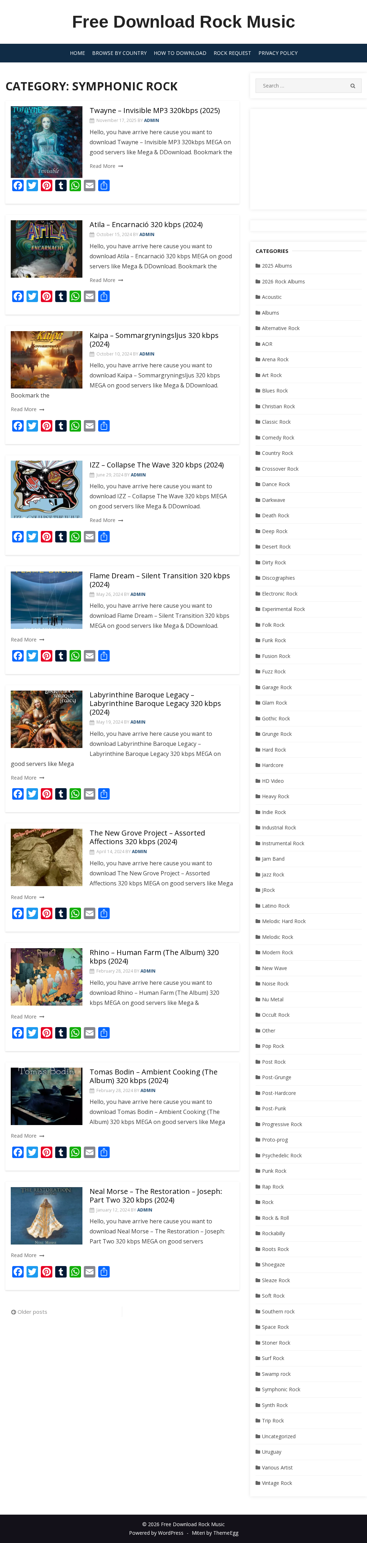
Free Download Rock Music (183, 21)
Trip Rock (273, 1420)
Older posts (32, 1311)
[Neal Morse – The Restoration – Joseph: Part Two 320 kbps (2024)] (46, 1216)
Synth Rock (275, 1405)
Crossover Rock (280, 468)
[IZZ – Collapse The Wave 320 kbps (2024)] (46, 489)
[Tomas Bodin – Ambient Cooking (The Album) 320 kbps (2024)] (46, 1096)
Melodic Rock (277, 936)
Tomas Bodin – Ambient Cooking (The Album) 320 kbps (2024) (154, 1076)
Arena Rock (275, 359)
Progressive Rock (282, 1124)
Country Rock (277, 453)
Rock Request (232, 53)
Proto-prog (275, 1139)
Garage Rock (277, 687)
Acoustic (272, 296)
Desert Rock (276, 546)
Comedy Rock (278, 437)
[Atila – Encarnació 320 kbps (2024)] (46, 249)
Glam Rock (274, 702)
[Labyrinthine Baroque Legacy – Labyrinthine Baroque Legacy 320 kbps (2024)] (46, 719)
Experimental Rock (283, 609)
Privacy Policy (277, 53)
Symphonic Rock (281, 1389)
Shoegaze (273, 1264)
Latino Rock (276, 905)
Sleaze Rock (276, 1280)
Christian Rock (278, 406)
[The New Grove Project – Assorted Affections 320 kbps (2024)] (46, 857)
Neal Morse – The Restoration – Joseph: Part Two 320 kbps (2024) (156, 1195)
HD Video (273, 780)
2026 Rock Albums (283, 281)
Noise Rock (275, 983)
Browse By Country (119, 53)
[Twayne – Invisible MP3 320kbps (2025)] (46, 142)
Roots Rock (275, 1249)
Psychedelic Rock (282, 1155)
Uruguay (271, 1451)
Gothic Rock (276, 718)
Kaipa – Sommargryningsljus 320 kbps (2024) (154, 339)
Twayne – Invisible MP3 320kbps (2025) (155, 110)
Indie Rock (274, 812)
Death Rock (275, 515)
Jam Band (273, 858)
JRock (268, 889)
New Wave (274, 968)
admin (151, 120)
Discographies (278, 577)
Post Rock (274, 1061)
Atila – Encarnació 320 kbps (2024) (146, 224)
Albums (270, 312)
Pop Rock (273, 1046)
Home (77, 53)
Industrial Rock (279, 827)
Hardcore (272, 765)
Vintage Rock (277, 1483)
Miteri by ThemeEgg (215, 1532)
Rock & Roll (275, 1217)
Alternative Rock (281, 328)
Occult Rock (276, 1014)
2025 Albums (277, 265)
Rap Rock (273, 1186)
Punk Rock (274, 1170)
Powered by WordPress (156, 1532)
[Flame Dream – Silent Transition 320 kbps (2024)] (46, 600)
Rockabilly (273, 1233)
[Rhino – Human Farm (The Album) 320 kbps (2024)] (46, 977)
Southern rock (278, 1311)
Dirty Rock (274, 562)
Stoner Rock (276, 1342)
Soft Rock (273, 1295)
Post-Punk (274, 1108)
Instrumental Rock (283, 843)
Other (268, 1030)
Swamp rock (276, 1373)
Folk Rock (273, 624)
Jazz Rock (273, 874)
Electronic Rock (279, 593)
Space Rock (275, 1326)
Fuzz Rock (274, 671)
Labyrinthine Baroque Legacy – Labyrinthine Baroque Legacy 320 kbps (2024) (155, 703)
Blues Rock (275, 390)
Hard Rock (274, 749)
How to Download (180, 53)
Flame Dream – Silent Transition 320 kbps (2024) (160, 580)
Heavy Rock (275, 796)
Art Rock (272, 375)
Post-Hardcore (279, 1093)
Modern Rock (277, 952)
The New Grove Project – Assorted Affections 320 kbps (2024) (147, 837)
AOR (267, 343)
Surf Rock (273, 1358)
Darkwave (273, 500)
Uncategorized (279, 1436)
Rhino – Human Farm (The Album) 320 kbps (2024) (154, 956)
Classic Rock (276, 421)
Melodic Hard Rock (284, 921)
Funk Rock (274, 640)
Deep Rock (274, 531)
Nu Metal (272, 999)
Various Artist (277, 1467)
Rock (267, 1202)
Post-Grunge (276, 1077)
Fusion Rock (276, 656)
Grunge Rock (277, 733)
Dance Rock (276, 484)
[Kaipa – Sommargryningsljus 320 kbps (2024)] (46, 360)
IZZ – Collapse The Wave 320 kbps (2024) (157, 465)
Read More (102, 166)
